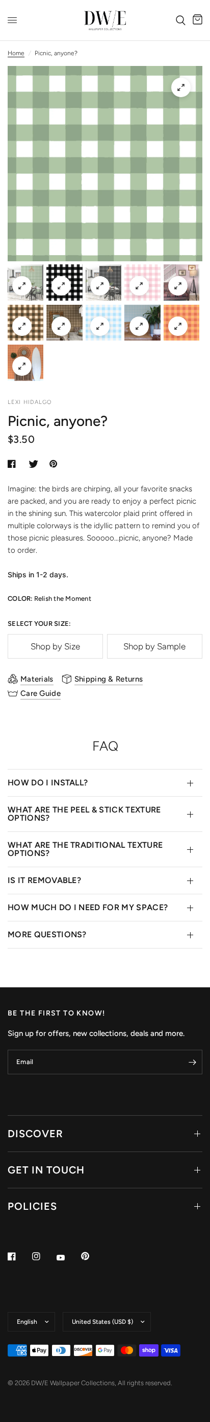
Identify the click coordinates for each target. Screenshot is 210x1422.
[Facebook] (19, 1256)
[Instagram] (43, 1256)
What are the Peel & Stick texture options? (84, 814)
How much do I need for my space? (88, 907)
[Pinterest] (92, 1256)
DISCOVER (35, 1133)
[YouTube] (68, 1257)
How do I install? (48, 782)
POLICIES (32, 1206)
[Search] (180, 20)
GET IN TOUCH (46, 1170)
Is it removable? (44, 880)
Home (16, 53)
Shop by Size (55, 646)
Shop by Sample (154, 646)
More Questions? (47, 934)
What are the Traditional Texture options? (85, 849)
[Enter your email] (192, 1062)
